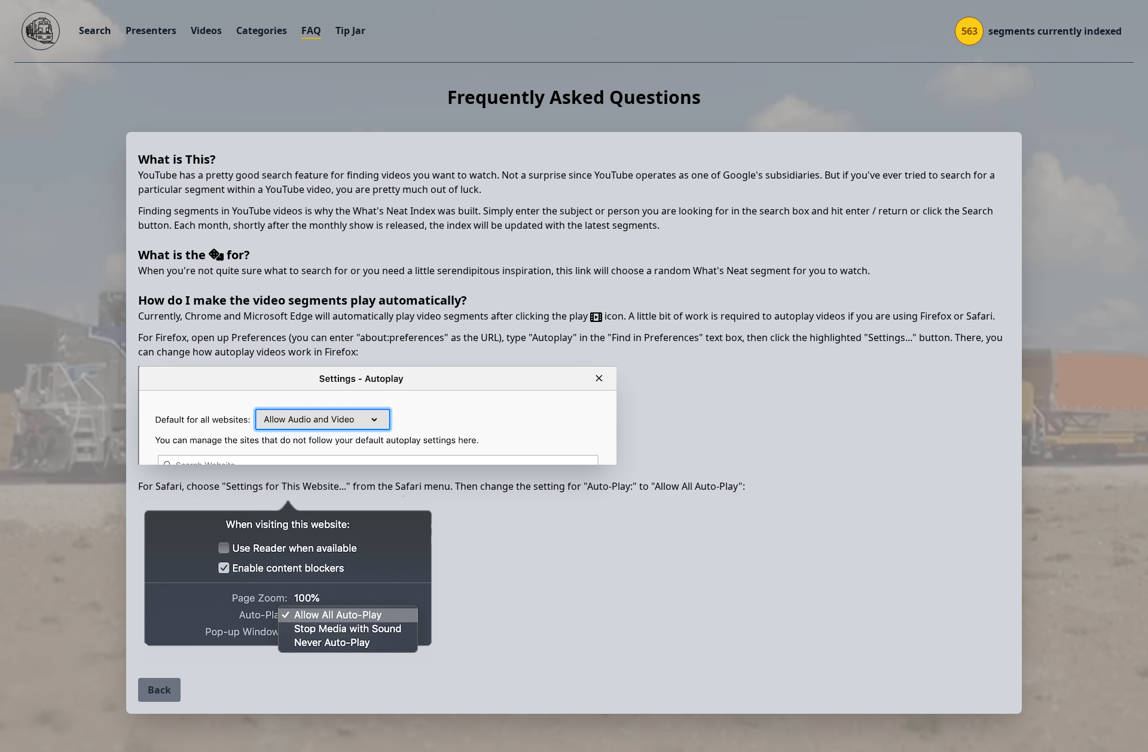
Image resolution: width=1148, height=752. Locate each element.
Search (95, 30)
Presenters (151, 30)
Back (159, 689)
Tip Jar (350, 30)
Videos (206, 30)
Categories (261, 30)
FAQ (311, 30)
